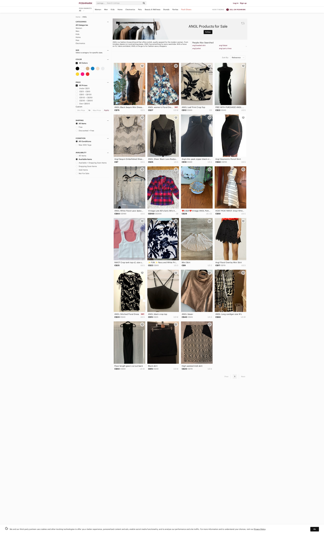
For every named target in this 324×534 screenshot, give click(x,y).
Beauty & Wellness (152, 9)
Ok (314, 529)
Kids (113, 9)
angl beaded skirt (199, 45)
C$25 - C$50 (84, 91)
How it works (218, 10)
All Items (82, 123)
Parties (175, 9)
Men (106, 9)
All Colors (83, 63)
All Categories (82, 25)
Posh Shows (186, 9)
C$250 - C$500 (86, 100)
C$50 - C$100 (85, 94)
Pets (140, 9)
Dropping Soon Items (88, 166)
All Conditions (85, 141)
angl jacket (196, 49)
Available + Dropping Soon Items (93, 163)
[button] (101, 3)
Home (120, 9)
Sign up (243, 3)
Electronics (130, 9)
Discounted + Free (86, 130)
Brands (166, 9)
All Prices (83, 85)
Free (81, 127)
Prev (227, 376)
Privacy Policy (259, 529)
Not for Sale (84, 173)
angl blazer (223, 45)
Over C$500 (84, 103)
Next (243, 376)
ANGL (84, 17)
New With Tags (85, 145)
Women (98, 9)
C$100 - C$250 (86, 97)
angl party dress (225, 49)
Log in (235, 3)
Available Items (85, 159)
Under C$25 (84, 88)
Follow (208, 32)
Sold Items (83, 170)
